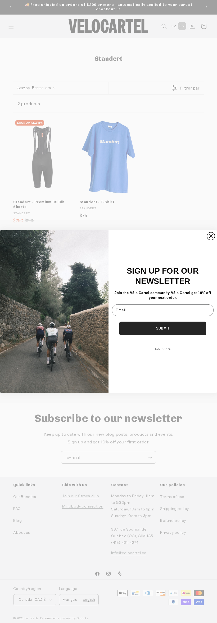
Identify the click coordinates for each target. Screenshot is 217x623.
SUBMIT (163, 328)
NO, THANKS (162, 348)
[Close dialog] (211, 236)
